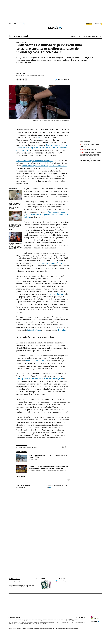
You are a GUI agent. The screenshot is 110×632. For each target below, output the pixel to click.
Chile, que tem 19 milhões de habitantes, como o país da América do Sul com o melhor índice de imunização (42, 147)
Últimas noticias (85, 141)
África (80, 36)
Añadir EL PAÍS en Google (63, 79)
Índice (69, 628)
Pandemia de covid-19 (22, 42)
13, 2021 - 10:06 (25, 75)
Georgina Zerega (32, 470)
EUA (100, 36)
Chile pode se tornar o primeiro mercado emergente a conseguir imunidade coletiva (46, 214)
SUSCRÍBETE (89, 23)
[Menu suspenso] (10, 27)
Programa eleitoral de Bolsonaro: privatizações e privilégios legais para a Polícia (90, 160)
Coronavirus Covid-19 (39, 480)
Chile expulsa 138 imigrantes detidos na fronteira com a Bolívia (48, 456)
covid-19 (41, 137)
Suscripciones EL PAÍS (50, 628)
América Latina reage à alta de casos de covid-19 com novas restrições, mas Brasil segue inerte (15, 246)
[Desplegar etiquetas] (68, 480)
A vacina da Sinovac (55, 294)
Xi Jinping (62, 330)
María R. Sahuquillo (48, 470)
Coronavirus (55, 480)
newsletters (13, 578)
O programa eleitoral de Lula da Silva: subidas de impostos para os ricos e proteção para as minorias (90, 154)
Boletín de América (15, 582)
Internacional (18, 36)
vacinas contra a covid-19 (36, 361)
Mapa (44, 628)
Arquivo (43, 578)
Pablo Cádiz (20, 73)
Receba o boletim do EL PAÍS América (28, 447)
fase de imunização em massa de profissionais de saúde (44, 166)
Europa (85, 36)
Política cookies (30, 628)
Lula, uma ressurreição (90, 149)
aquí (50, 487)
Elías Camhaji (40, 470)
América (31, 480)
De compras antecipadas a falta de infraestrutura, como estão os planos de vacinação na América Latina (15, 226)
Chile (17, 480)
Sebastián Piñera (34, 330)
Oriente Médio (91, 36)
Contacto (10, 628)
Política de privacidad (38, 628)
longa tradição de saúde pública (49, 263)
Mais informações (20, 487)
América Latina (74, 36)
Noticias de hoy (74, 628)
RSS (67, 628)
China (97, 36)
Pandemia (48, 480)
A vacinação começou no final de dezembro (34, 160)
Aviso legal (24, 628)
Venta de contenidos (17, 628)
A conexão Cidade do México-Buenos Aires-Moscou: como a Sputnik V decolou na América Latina (48, 467)
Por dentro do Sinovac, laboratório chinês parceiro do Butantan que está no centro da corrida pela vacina (15, 205)
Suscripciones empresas (61, 628)
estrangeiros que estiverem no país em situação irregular (39, 379)
